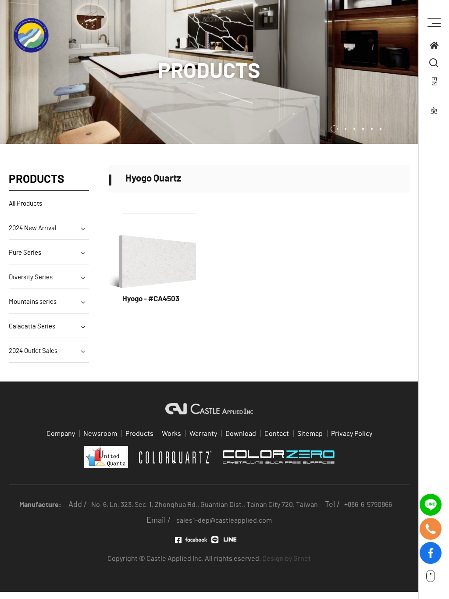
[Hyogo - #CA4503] (159, 261)
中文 (434, 101)
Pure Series (25, 253)
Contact (276, 433)
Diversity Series (31, 277)
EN (434, 81)
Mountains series (33, 302)
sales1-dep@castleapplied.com (224, 520)
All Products (25, 203)
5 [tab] (372, 129)
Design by (277, 558)
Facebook (191, 540)
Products (139, 433)
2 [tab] (345, 129)
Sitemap (310, 433)
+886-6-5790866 (368, 504)
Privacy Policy (351, 433)
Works (171, 433)
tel (431, 523)
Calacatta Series (32, 326)
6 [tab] (380, 129)
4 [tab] (363, 129)
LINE (227, 539)
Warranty (203, 433)
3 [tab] (354, 129)
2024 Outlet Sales (33, 351)
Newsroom (100, 433)
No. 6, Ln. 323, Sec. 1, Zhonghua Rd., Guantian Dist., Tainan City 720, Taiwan (204, 504)
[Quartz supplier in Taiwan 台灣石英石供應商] (434, 46)
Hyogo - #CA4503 (150, 299)
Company (60, 433)
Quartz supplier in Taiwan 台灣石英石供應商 (31, 35)
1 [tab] (334, 128)
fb (431, 547)
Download (240, 433)
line (431, 499)
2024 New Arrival (32, 228)
